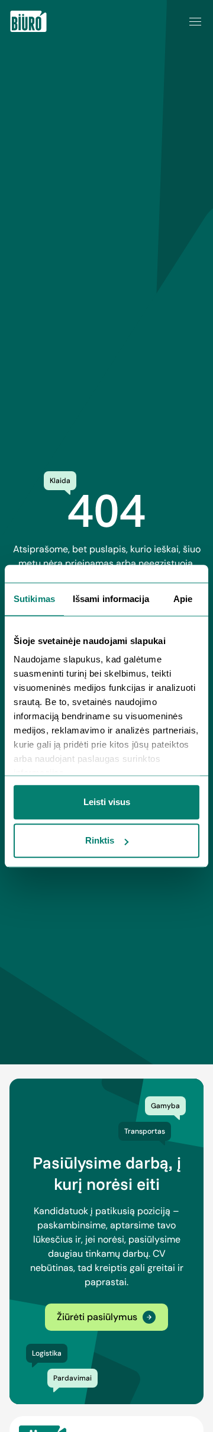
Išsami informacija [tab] (111, 599)
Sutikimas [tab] (34, 599)
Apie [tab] (182, 599)
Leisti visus (106, 802)
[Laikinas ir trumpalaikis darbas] (28, 21)
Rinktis (99, 840)
